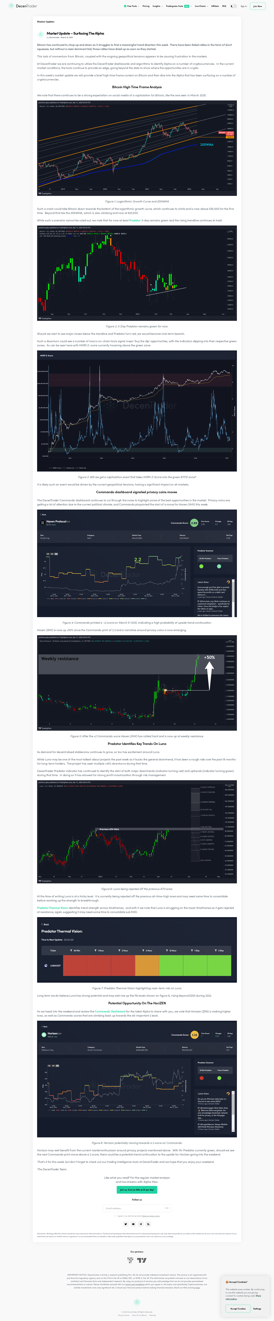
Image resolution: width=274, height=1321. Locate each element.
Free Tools (132, 6)
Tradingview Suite (177, 6)
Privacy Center (123, 1315)
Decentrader (132, 1312)
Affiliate (215, 6)
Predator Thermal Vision (52, 908)
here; (198, 1287)
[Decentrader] (23, 6)
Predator (135, 220)
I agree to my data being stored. (138, 1216)
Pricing (146, 6)
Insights (156, 6)
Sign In (244, 6)
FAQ (224, 6)
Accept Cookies (238, 1308)
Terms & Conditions (139, 1315)
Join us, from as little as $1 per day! (137, 1189)
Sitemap (152, 1315)
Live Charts (200, 6)
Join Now (257, 6)
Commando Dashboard (110, 1011)
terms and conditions (135, 1284)
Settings (257, 1308)
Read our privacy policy (151, 1216)
